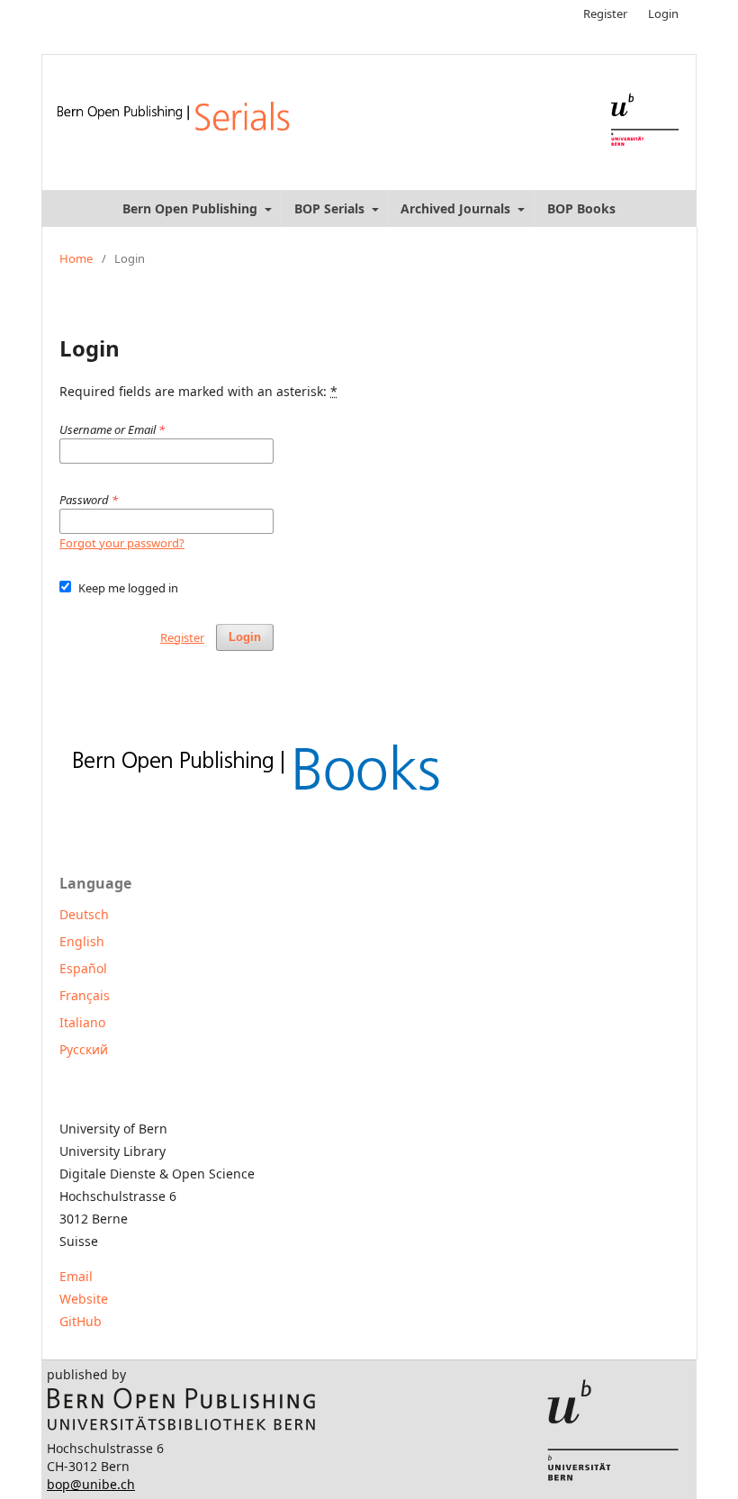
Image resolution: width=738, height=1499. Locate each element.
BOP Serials (331, 208)
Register (605, 13)
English (81, 941)
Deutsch (84, 914)
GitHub (80, 1321)
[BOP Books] (254, 797)
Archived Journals (457, 208)
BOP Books (581, 208)
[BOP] (182, 1426)
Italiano (82, 1022)
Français (84, 995)
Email (76, 1276)
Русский (83, 1049)
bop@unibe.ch (91, 1484)
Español (83, 968)
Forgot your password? (121, 543)
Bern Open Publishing (191, 208)
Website (83, 1298)
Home (76, 258)
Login (663, 13)
